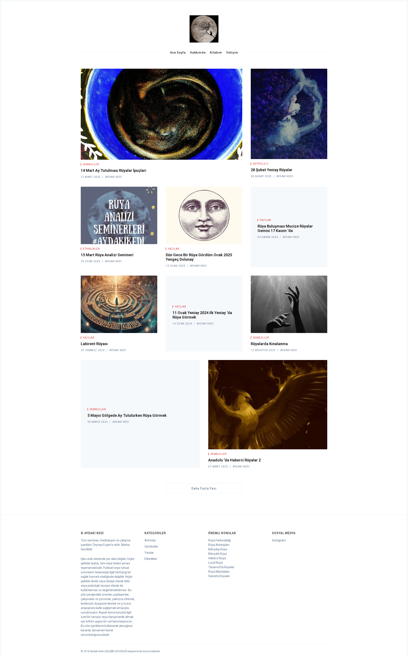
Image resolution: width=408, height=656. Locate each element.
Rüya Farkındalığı (219, 540)
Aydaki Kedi (113, 176)
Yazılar (173, 248)
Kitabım (216, 52)
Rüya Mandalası (219, 571)
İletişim (232, 52)
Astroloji (260, 163)
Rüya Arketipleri (219, 544)
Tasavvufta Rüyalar (221, 567)
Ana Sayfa (178, 52)
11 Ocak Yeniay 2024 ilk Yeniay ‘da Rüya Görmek (202, 314)
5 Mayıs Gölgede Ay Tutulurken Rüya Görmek (127, 415)
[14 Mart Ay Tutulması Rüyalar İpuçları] (161, 114)
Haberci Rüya (217, 558)
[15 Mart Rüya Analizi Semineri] (119, 215)
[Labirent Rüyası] (119, 304)
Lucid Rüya (215, 562)
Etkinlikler (91, 248)
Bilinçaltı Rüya (217, 553)
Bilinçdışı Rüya (217, 549)
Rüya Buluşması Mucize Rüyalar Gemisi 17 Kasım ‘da (285, 228)
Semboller (91, 164)
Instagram (279, 540)
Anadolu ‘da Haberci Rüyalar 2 (234, 460)
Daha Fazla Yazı (204, 488)
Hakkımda (198, 52)
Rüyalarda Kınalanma (269, 344)
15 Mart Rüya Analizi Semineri (107, 255)
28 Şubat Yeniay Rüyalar (271, 170)
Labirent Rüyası (94, 344)
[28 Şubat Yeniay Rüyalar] (289, 114)
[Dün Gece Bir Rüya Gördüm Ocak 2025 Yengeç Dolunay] (204, 215)
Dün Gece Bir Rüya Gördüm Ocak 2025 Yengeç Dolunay (199, 257)
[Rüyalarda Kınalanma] (289, 304)
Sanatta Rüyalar (219, 576)
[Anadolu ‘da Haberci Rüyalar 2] (267, 404)
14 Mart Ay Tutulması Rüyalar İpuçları (113, 170)
